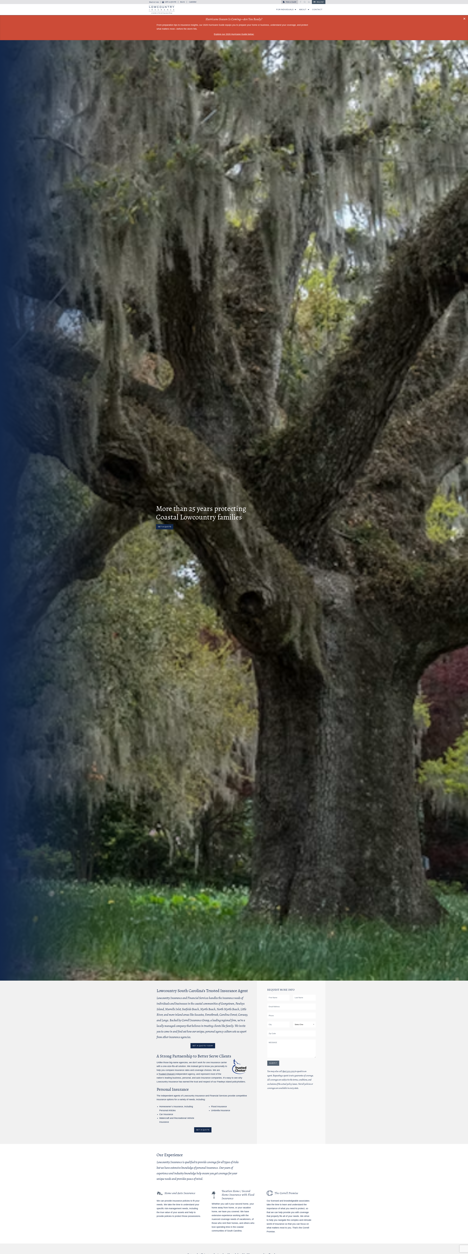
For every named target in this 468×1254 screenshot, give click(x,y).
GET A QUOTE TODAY (202, 1046)
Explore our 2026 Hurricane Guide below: (234, 34)
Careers (192, 2)
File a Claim (290, 2)
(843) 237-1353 (154, 2)
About (303, 9)
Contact (317, 9)
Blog (182, 2)
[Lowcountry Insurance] (162, 9)
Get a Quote (203, 1130)
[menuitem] (286, 9)
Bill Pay (320, 2)
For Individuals (285, 9)
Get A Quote (170, 2)
